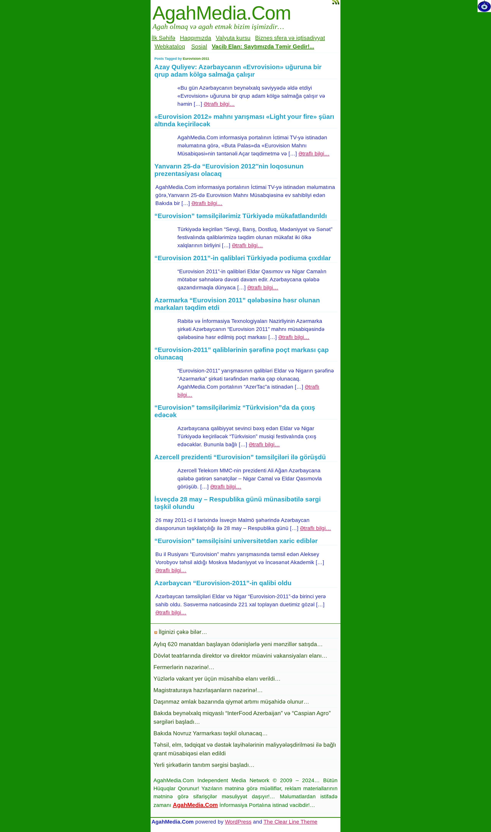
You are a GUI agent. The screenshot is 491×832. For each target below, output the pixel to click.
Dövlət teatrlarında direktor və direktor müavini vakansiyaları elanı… (240, 655)
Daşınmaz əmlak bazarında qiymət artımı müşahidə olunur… (231, 701)
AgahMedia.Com (221, 13)
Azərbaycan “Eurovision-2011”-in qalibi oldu (223, 583)
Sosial (199, 46)
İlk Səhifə (163, 38)
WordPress (238, 822)
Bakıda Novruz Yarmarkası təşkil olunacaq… (210, 733)
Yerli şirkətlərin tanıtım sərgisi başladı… (204, 765)
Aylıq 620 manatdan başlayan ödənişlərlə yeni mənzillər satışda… (238, 644)
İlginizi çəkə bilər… (183, 632)
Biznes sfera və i (276, 38)
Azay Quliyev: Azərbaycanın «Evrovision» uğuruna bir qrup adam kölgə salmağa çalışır (237, 70)
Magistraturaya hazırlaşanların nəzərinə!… (208, 690)
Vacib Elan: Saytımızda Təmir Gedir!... (263, 46)
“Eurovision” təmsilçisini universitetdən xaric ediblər (236, 540)
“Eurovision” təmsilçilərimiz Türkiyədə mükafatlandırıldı (240, 215)
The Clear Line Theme (290, 822)
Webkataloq (170, 46)
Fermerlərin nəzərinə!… (183, 667)
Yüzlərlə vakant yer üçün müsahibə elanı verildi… (217, 678)
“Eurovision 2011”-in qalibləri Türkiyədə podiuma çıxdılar (242, 258)
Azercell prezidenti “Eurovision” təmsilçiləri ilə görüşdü (240, 457)
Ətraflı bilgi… (219, 104)
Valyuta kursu (233, 38)
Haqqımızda (195, 38)
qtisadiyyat (311, 38)
